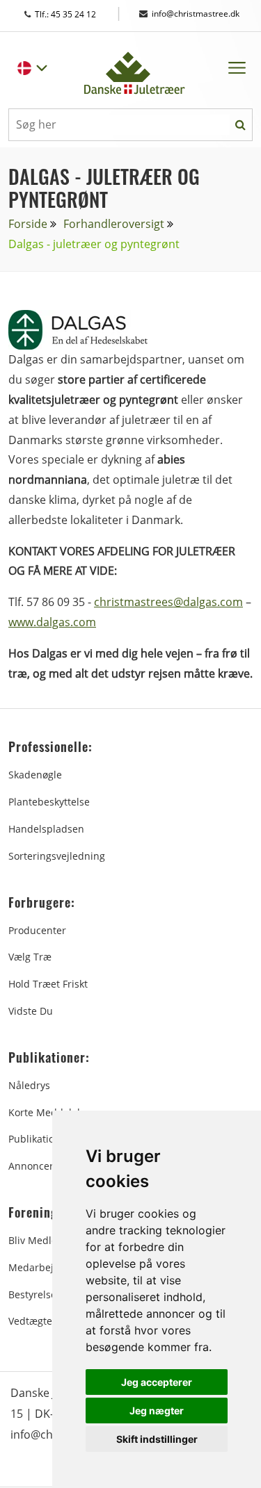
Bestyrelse (32, 1294)
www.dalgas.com (52, 622)
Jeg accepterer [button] (156, 1382)
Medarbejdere (41, 1267)
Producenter (37, 930)
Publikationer (39, 1138)
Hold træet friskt (48, 983)
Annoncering (38, 1165)
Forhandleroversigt (113, 223)
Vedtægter (32, 1320)
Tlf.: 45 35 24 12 (78, 14)
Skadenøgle (35, 774)
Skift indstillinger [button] (157, 1439)
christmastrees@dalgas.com (168, 602)
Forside (27, 223)
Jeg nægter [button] (156, 1410)
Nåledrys (29, 1085)
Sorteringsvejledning (56, 855)
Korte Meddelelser (51, 1112)
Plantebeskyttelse (49, 801)
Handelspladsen (46, 828)
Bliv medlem (37, 1240)
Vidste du (30, 1010)
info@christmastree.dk (195, 13)
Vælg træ (30, 956)
